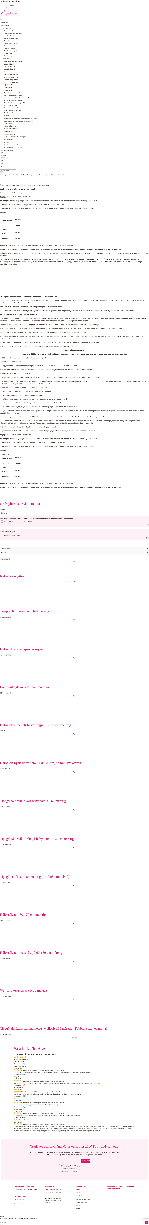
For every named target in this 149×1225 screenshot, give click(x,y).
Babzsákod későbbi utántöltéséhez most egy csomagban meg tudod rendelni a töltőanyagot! (37, 519)
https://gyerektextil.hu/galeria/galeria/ (44, 427)
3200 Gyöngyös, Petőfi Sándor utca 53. (25, 1189)
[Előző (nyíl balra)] (0, 1224)
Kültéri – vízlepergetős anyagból (15, 137)
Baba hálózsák (9, 64)
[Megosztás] (4, 1222)
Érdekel (8, 617)
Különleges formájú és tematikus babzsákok (19, 98)
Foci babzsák (8, 113)
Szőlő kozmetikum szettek (13, 147)
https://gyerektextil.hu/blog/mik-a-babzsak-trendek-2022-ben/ (70, 431)
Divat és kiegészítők (11, 80)
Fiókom (78, 1189)
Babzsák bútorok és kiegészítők (15, 103)
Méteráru (6, 116)
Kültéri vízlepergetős (11, 129)
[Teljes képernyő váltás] (2, 1222)
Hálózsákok (6, 59)
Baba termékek (9, 31)
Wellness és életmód (11, 77)
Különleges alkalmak (11, 82)
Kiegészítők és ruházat (11, 38)
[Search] (1, 172)
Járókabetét (8, 53)
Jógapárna (8, 87)
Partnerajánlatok (7, 150)
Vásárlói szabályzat (81, 1202)
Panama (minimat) (10, 126)
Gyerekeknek (7, 28)
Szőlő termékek (8, 140)
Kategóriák (5, 25)
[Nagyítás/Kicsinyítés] (0, 1222)
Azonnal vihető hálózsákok (13, 62)
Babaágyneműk (9, 46)
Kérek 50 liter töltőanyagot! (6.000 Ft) (19, 522)
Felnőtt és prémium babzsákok (14, 95)
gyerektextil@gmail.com (21, 1203)
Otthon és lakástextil (11, 75)
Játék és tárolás (9, 36)
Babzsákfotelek (8, 90)
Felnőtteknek (7, 72)
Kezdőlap (4, 23)
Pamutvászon (8, 124)
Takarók (7, 41)
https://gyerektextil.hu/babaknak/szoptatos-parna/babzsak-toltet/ (68, 208)
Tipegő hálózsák (9, 69)
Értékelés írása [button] (19, 1062)
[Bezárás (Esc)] (6, 1222)
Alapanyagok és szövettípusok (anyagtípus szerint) (21, 119)
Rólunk (3, 155)
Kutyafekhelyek (8, 131)
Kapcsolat (4, 158)
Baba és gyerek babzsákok (13, 93)
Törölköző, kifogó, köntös (12, 51)
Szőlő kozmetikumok (11, 145)
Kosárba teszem (5, 559)
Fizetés (78, 1193)
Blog (2, 153)
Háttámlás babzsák (10, 105)
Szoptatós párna (10, 56)
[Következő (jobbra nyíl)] (2, 1224)
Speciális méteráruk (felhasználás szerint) (18, 121)
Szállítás (78, 1209)
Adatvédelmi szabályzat (83, 1199)
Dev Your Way (34, 1219)
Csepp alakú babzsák (11, 108)
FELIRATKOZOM (86, 1161)
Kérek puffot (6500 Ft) (13, 535)
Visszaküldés (79, 1196)
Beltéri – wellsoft (9, 134)
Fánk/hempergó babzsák (12, 110)
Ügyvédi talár (8, 85)
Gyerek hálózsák (9, 67)
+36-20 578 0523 (19, 1200)
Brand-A (13, 1219)
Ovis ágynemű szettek (11, 43)
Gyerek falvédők (9, 48)
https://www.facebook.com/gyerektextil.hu (90, 417)
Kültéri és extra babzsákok (13, 100)
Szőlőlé (6, 142)
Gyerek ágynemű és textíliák (14, 33)
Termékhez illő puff (8, 532)
